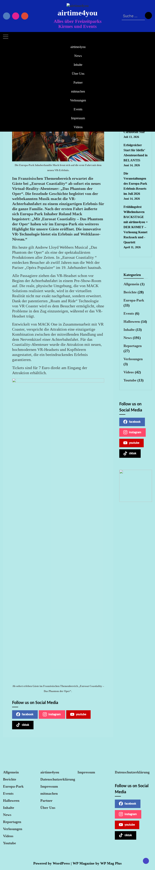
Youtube (130, 380)
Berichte (130, 292)
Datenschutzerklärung (57, 779)
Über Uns (78, 73)
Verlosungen (78, 100)
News (78, 56)
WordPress (61, 863)
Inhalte (78, 64)
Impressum (78, 118)
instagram (54, 714)
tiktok (25, 725)
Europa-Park (134, 300)
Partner (78, 82)
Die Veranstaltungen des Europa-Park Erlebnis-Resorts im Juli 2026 (135, 183)
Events (78, 109)
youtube (81, 714)
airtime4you (77, 13)
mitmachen (78, 91)
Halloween (132, 321)
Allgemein (131, 284)
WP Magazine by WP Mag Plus (97, 863)
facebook (27, 714)
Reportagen (133, 346)
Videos (78, 127)
